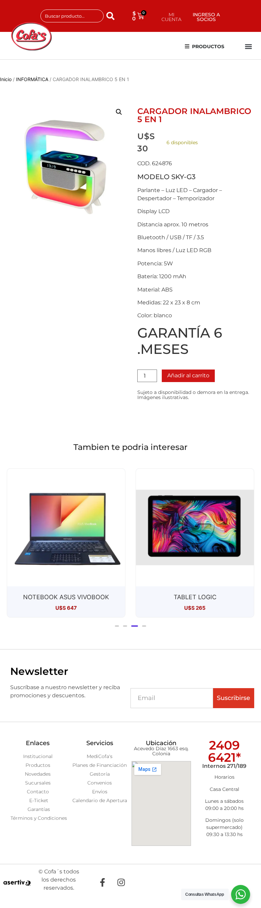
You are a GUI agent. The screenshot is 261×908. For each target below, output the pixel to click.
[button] (248, 46)
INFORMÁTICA (32, 79)
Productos (208, 46)
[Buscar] (111, 16)
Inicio (6, 79)
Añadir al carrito (188, 375)
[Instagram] (121, 882)
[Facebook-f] (102, 882)
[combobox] (72, 16)
